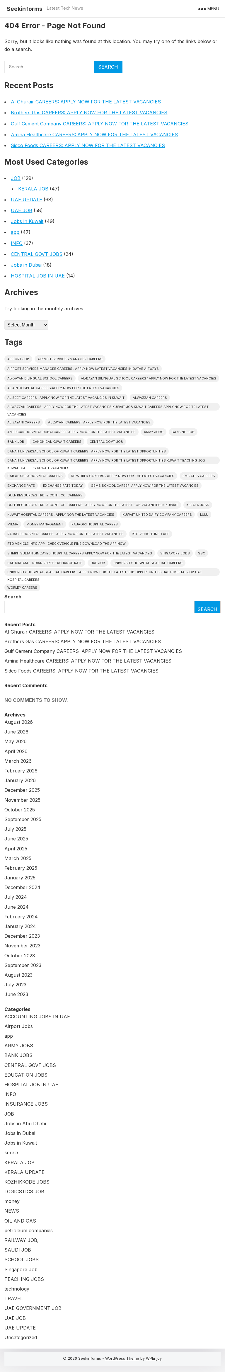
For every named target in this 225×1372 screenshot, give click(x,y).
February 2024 (21, 917)
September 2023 (22, 965)
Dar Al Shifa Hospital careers (35, 476)
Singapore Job (21, 1269)
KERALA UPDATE (24, 1172)
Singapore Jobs (175, 553)
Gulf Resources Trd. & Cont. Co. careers (45, 495)
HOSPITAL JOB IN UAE (38, 276)
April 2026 (16, 751)
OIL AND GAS (20, 1221)
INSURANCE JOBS (26, 1104)
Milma (12, 524)
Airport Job (18, 359)
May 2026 (15, 741)
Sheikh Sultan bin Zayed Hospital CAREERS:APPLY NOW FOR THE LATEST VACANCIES (79, 553)
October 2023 (19, 956)
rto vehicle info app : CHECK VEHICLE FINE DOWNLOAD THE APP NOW (66, 544)
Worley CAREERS (22, 587)
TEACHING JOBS (24, 1279)
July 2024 (15, 897)
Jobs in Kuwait (27, 221)
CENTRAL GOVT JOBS (36, 254)
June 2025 (16, 839)
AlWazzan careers (150, 398)
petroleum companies (28, 1230)
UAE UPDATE (26, 199)
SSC (201, 553)
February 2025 (20, 868)
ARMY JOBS (18, 1045)
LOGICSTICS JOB (24, 1191)
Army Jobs (153, 432)
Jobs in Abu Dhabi (25, 1123)
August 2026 (18, 722)
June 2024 (16, 907)
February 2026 (21, 771)
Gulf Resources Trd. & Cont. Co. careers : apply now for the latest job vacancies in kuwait (92, 505)
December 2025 (22, 790)
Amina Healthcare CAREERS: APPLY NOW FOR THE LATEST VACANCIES (94, 134)
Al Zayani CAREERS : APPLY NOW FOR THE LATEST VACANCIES (99, 422)
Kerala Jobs (197, 505)
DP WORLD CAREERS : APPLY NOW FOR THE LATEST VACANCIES (122, 476)
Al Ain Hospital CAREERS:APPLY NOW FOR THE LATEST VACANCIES (63, 388)
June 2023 (16, 994)
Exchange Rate (21, 486)
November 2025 (22, 800)
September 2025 (22, 819)
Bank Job (15, 442)
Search (12, 597)
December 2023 (22, 936)
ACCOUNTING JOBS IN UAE (37, 1016)
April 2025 (15, 849)
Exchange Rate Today (63, 486)
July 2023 (15, 985)
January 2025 (19, 878)
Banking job (183, 432)
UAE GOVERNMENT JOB (33, 1308)
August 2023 (18, 975)
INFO (17, 243)
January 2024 (20, 926)
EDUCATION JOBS (25, 1075)
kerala (11, 1152)
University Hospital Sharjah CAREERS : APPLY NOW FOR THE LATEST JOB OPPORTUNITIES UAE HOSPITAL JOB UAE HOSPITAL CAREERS (104, 573)
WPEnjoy (154, 1358)
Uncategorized (20, 1337)
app (15, 232)
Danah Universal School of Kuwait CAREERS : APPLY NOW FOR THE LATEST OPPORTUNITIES (86, 451)
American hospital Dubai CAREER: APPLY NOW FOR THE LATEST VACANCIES (71, 432)
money (12, 1201)
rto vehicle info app (150, 534)
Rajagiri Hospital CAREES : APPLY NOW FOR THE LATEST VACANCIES (65, 534)
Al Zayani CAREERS (23, 422)
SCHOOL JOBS (21, 1259)
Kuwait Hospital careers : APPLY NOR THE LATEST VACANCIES (60, 515)
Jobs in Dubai (26, 265)
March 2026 (18, 761)
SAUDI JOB (17, 1250)
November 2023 (22, 946)
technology (16, 1289)
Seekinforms (24, 8)
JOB (16, 178)
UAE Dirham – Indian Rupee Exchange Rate (44, 563)
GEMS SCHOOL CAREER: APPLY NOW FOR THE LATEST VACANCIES (145, 486)
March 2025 (17, 858)
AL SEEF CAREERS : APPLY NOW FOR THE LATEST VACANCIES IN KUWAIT (66, 398)
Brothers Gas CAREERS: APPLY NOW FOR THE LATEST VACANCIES (89, 112)
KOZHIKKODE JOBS (27, 1182)
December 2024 (22, 887)
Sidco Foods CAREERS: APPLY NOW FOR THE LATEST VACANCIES (88, 145)
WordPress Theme (122, 1358)
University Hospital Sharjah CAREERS (148, 563)
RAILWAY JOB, (21, 1240)
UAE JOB (21, 210)
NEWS (11, 1211)
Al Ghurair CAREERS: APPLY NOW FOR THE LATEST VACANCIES (86, 102)
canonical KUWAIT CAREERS (57, 442)
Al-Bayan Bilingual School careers (40, 378)
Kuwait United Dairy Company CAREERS (157, 515)
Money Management (44, 524)
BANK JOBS (18, 1055)
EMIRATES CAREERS (199, 476)
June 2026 (16, 732)
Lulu (204, 515)
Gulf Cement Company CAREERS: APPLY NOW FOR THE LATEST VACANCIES (99, 124)
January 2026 (20, 780)
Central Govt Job (106, 442)
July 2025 (15, 829)
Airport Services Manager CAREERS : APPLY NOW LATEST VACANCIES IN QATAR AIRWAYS (83, 369)
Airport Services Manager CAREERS (70, 359)
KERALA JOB (33, 189)
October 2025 (19, 810)
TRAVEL (13, 1298)
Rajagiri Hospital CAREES (94, 524)
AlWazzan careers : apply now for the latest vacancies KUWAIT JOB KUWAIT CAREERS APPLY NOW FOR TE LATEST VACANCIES (108, 408)
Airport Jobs (18, 1026)
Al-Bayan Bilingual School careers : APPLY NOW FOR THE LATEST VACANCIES (148, 378)
